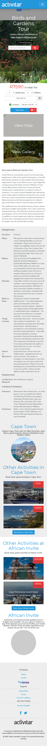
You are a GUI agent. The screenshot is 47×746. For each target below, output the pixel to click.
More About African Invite (23, 608)
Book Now (20, 110)
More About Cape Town (23, 532)
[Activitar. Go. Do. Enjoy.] (12, 4)
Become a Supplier (23, 705)
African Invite (30, 37)
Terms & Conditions (24, 698)
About (23, 674)
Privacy (23, 694)
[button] (35, 48)
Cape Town (16, 37)
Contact (23, 678)
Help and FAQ (23, 691)
